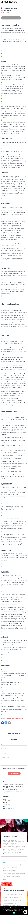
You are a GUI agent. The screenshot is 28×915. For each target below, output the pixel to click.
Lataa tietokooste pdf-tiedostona (11, 17)
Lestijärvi (20, 718)
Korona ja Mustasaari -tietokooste (14, 865)
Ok (14, 912)
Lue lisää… (5, 853)
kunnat (14, 718)
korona (9, 718)
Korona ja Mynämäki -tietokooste (14, 890)
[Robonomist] (9, 2)
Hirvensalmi (5, 833)
